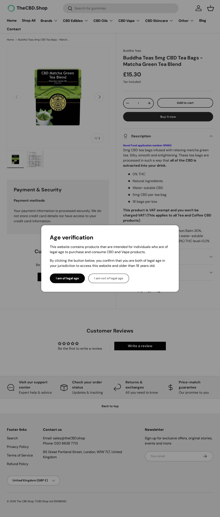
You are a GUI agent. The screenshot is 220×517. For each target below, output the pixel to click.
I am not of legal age (108, 278)
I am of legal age (67, 278)
